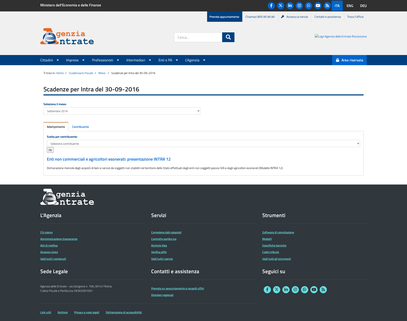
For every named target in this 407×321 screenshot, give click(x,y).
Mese (101, 73)
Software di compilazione (278, 232)
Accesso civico (49, 252)
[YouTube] (318, 5)
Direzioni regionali (162, 295)
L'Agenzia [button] (192, 60)
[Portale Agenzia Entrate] (67, 37)
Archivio (63, 312)
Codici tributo (270, 252)
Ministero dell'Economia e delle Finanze (70, 5)
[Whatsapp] (308, 5)
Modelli (267, 239)
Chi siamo (46, 232)
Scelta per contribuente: (62, 136)
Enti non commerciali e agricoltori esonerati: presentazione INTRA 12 (109, 159)
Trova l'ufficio (355, 16)
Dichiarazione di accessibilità (124, 312)
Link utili (45, 312)
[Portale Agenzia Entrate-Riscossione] (341, 37)
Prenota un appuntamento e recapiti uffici (177, 288)
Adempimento (56, 126)
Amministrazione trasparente (58, 239)
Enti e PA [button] (166, 60)
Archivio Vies (159, 245)
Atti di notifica (49, 245)
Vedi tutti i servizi (162, 258)
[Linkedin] (290, 5)
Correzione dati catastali (166, 232)
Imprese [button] (72, 60)
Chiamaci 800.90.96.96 (260, 16)
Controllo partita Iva (163, 239)
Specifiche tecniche (274, 245)
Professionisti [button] (103, 60)
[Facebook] (271, 5)
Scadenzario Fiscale (81, 73)
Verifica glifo (159, 252)
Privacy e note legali (86, 312)
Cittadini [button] (47, 60)
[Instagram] (299, 5)
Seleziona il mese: (55, 104)
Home (60, 73)
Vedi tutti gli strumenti (276, 258)
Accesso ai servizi (297, 16)
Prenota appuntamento (224, 16)
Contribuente (80, 126)
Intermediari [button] (136, 60)
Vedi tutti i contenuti (53, 258)
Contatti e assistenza (327, 16)
